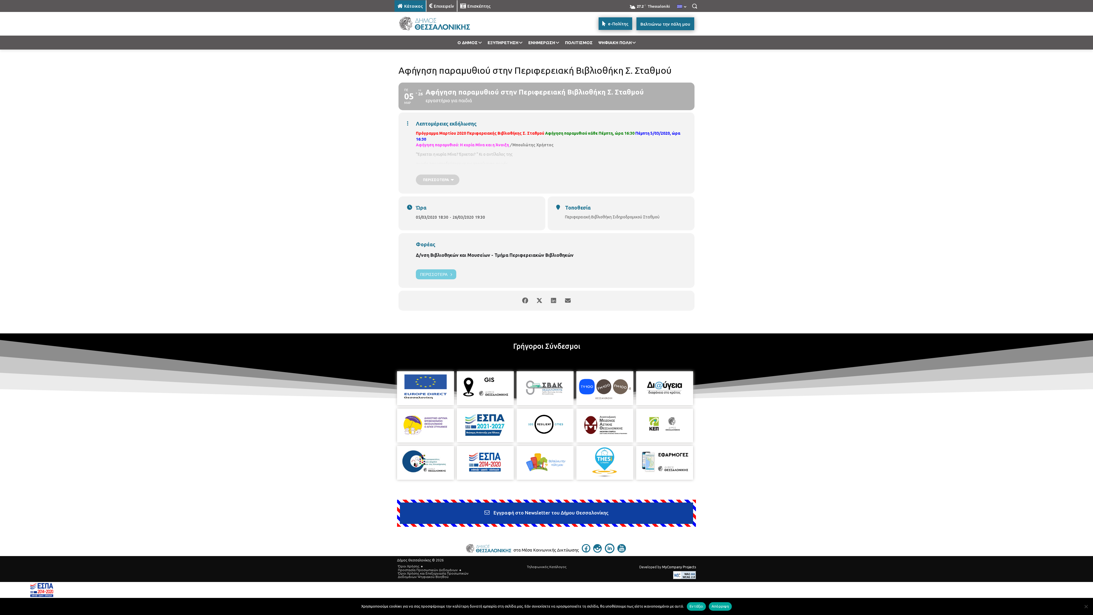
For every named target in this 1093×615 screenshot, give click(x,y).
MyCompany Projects (679, 567)
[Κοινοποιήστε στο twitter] (539, 301)
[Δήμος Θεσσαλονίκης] (440, 24)
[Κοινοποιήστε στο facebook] (525, 301)
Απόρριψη (720, 606)
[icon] (586, 551)
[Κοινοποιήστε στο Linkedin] (553, 301)
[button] (694, 6)
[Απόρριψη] (1086, 606)
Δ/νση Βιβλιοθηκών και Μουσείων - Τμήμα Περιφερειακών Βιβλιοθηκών (495, 255)
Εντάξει (696, 606)
